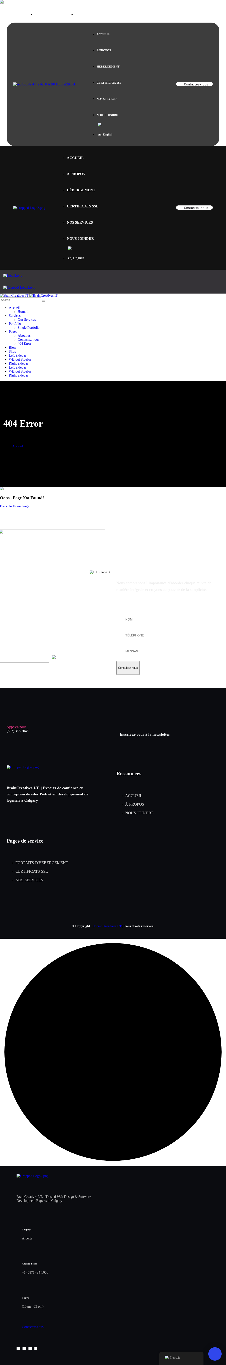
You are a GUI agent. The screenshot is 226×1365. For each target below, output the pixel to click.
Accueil (17, 446)
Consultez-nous (128, 667)
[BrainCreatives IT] (14, 295)
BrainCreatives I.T (108, 926)
